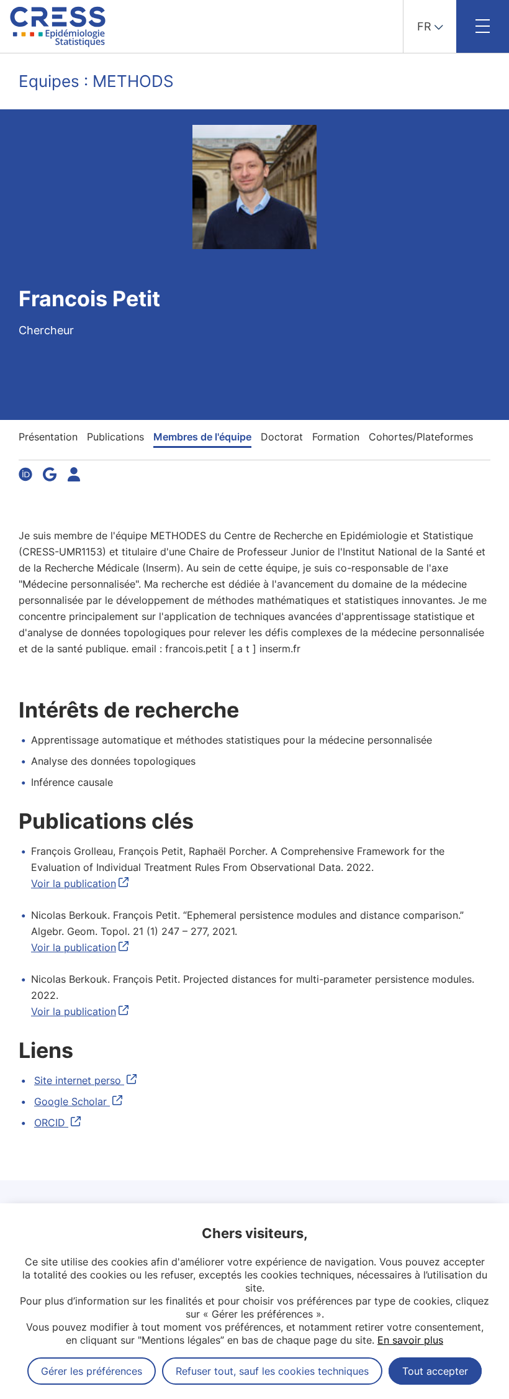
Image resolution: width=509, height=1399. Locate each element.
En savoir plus (410, 1340)
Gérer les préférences (91, 1371)
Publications (115, 437)
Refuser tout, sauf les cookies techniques (272, 1371)
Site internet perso (79, 1080)
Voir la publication (73, 883)
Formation (335, 437)
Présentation (48, 437)
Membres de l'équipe (202, 437)
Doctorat (282, 437)
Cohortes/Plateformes (421, 437)
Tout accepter (435, 1371)
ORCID (51, 1122)
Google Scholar (72, 1101)
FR (424, 26)
